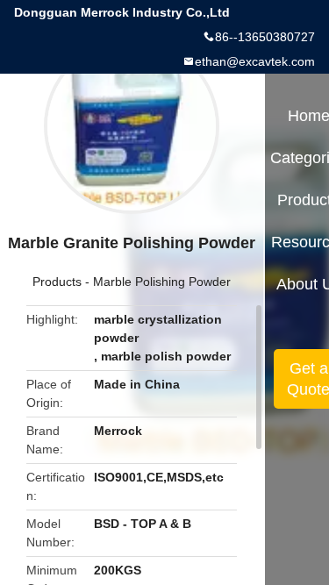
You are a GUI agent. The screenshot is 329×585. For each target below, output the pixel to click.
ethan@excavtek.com (255, 61)
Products (57, 282)
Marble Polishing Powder (162, 282)
